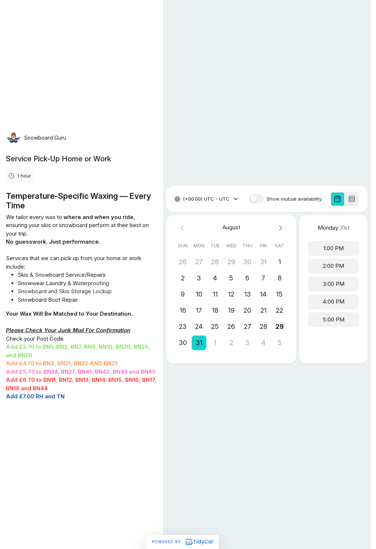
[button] (199, 343)
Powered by (167, 541)
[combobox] (183, 199)
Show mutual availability (294, 199)
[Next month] (279, 227)
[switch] (256, 198)
